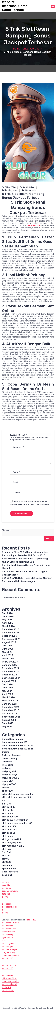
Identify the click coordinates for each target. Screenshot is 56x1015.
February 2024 (10, 700)
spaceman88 (9, 868)
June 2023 (7, 723)
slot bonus (7, 813)
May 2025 (7, 652)
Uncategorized (31, 48)
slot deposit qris (9, 929)
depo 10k (6, 885)
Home (16, 48)
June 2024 (8, 687)
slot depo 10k (9, 826)
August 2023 (9, 720)
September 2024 (11, 678)
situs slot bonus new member (18, 794)
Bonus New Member (12, 739)
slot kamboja (7, 926)
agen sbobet (7, 938)
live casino (7, 765)
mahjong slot (9, 771)
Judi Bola (7, 761)
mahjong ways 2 (10, 778)
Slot (4, 800)
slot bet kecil (9, 810)
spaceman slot (33, 225)
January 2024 (9, 704)
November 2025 (10, 632)
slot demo (6, 888)
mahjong (6, 768)
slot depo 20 (7, 958)
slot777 (6, 855)
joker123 (6, 940)
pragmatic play (8, 952)
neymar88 (7, 781)
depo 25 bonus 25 (10, 891)
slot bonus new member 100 (17, 823)
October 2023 (9, 713)
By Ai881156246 (27, 187)
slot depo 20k (9, 829)
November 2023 (10, 710)
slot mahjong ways (12, 842)
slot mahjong (7, 935)
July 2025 (7, 645)
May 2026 (7, 619)
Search (6, 530)
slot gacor (7, 836)
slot (3, 910)
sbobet (6, 787)
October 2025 (9, 636)
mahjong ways (9, 774)
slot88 (5, 858)
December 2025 (10, 629)
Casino (5, 752)
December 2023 (10, 707)
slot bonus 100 (10, 816)
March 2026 (8, 626)
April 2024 (7, 694)
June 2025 (7, 649)
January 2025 (9, 665)
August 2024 (9, 681)
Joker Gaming (9, 758)
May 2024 (7, 691)
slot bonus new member (15, 820)
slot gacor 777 (8, 904)
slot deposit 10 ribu (10, 923)
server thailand (8, 932)
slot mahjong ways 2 (13, 846)
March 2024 (8, 697)
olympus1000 (9, 784)
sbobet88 (7, 791)
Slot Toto (7, 852)
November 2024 (10, 671)
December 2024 (10, 668)
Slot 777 (6, 803)
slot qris (6, 849)
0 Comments (30, 190)
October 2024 (9, 674)
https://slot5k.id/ (9, 978)
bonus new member (10, 955)
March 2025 (8, 658)
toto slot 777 (8, 894)
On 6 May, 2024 (8, 187)
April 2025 (7, 655)
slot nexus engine (9, 949)
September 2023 (11, 717)
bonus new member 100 (14, 742)
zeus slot (7, 875)
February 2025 (10, 661)
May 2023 (7, 726)
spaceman (7, 865)
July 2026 (7, 613)
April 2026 (7, 623)
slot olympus (7, 946)
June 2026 (8, 616)
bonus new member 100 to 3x (17, 745)
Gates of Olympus (11, 755)
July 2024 (7, 684)
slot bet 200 (8, 807)
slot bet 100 (31, 920)
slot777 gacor (8, 943)
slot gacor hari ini (11, 839)
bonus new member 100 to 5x (17, 748)
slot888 (6, 862)
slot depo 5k (8, 833)
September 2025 (11, 639)
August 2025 (9, 642)
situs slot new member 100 (16, 797)
